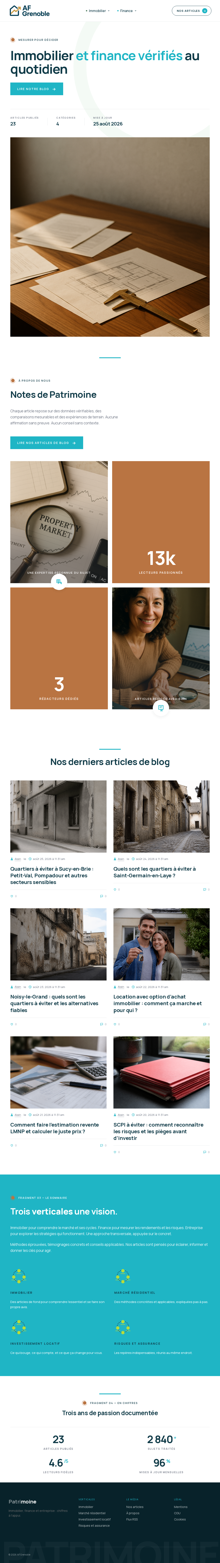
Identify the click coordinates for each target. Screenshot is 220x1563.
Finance (126, 10)
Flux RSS (132, 1519)
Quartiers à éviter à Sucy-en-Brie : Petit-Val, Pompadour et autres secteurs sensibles (52, 875)
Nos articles (191, 11)
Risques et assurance (137, 1344)
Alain (18, 859)
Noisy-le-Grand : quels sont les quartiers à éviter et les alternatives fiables (54, 1003)
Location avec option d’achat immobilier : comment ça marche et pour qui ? (157, 1003)
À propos (132, 1513)
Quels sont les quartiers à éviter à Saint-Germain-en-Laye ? (154, 872)
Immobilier (97, 10)
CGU (177, 1513)
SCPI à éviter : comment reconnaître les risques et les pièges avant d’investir (158, 1131)
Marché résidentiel (135, 1293)
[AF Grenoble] (30, 10)
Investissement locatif (35, 1344)
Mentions (181, 1507)
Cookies (180, 1519)
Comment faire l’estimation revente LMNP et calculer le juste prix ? (54, 1128)
